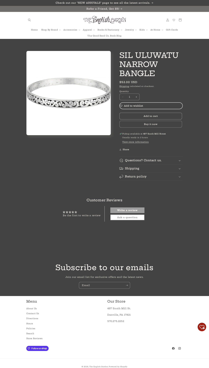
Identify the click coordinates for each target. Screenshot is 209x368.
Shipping (124, 86)
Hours (29, 323)
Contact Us (32, 313)
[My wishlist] (174, 20)
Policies (30, 328)
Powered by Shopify (118, 367)
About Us (31, 308)
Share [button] (126, 149)
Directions (32, 318)
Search (30, 333)
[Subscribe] (127, 285)
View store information (135, 142)
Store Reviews (34, 338)
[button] (29, 20)
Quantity (124, 91)
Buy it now (151, 124)
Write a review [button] (127, 210)
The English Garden (98, 367)
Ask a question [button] (127, 217)
